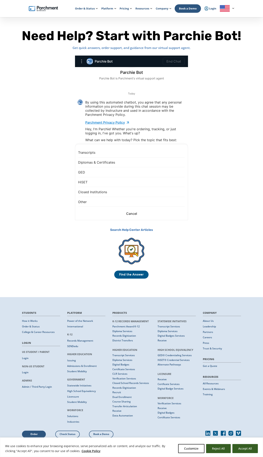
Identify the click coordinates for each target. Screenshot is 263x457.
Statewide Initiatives (79, 385)
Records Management (80, 340)
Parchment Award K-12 (126, 326)
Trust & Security (212, 348)
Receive (116, 410)
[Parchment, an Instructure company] (43, 8)
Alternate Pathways (169, 364)
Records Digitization (124, 335)
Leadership (209, 326)
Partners (208, 332)
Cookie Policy (91, 451)
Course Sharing (121, 401)
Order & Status (31, 326)
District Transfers (122, 340)
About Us (208, 320)
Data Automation (122, 415)
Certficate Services (169, 384)
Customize (191, 448)
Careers (207, 337)
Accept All (245, 448)
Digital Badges (120, 364)
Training (208, 394)
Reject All (218, 448)
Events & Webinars (214, 389)
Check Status (67, 434)
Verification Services (124, 378)
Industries (73, 421)
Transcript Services (123, 355)
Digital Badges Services (171, 335)
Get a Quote (210, 365)
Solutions (72, 416)
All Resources (211, 383)
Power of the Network (80, 320)
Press (206, 342)
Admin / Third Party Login (37, 386)
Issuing (71, 360)
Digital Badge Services (170, 388)
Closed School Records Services (130, 383)
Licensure (73, 396)
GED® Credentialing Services (175, 355)
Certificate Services (123, 369)
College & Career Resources (38, 332)
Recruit (116, 392)
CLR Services (119, 373)
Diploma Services (122, 331)
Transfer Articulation (124, 406)
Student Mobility (77, 371)
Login (25, 358)
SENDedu (72, 346)
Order (34, 434)
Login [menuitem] (212, 8)
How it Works (30, 320)
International (75, 326)
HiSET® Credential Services (174, 360)
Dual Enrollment (122, 397)
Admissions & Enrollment (82, 365)
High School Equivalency (81, 391)
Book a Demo (188, 8)
